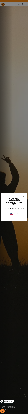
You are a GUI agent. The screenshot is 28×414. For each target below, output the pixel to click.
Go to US (16, 213)
